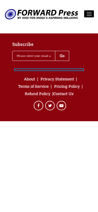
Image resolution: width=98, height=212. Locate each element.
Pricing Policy (67, 87)
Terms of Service (33, 87)
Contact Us (63, 94)
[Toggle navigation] (89, 13)
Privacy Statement (57, 80)
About (29, 80)
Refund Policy (37, 94)
